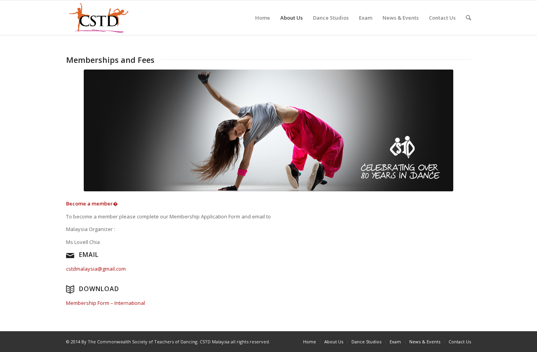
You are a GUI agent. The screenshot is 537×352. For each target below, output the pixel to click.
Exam (365, 17)
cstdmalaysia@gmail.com (96, 268)
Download (99, 288)
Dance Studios (331, 17)
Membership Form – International (105, 302)
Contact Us (442, 17)
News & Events (401, 17)
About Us (291, 17)
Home (262, 17)
